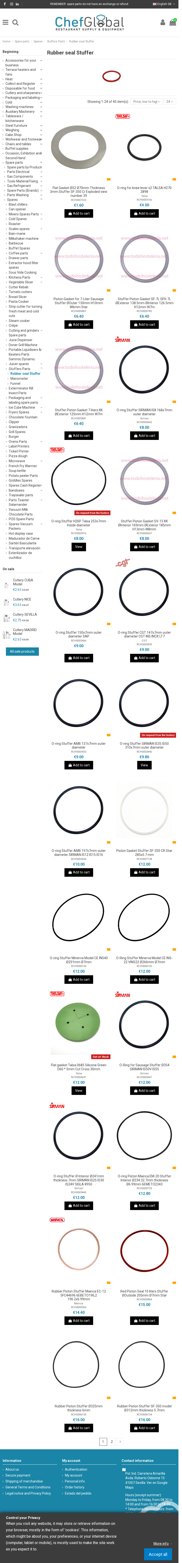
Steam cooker (19, 321)
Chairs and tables (18, 144)
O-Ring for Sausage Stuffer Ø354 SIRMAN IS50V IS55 (144, 1067)
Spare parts (14, 162)
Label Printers (19, 446)
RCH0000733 (144, 1188)
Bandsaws (16, 490)
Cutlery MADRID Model (25, 632)
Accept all (158, 1554)
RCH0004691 (78, 1077)
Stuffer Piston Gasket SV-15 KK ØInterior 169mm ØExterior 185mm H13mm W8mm (144, 525)
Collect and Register (20, 84)
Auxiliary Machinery (20, 111)
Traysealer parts (21, 495)
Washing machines (19, 107)
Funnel (15, 383)
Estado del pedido (78, 1493)
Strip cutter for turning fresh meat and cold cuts (25, 311)
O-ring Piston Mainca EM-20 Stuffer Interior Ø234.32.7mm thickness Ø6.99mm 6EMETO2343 (144, 1180)
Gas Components (20, 176)
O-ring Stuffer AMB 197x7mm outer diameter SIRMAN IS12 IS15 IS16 (79, 853)
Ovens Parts (18, 441)
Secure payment (17, 1475)
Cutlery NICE (22, 599)
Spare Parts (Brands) (23, 190)
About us (12, 1469)
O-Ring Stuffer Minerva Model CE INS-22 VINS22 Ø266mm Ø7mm (144, 960)
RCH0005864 (144, 1299)
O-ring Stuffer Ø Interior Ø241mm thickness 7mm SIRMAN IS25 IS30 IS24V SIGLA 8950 (78, 1180)
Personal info (75, 1481)
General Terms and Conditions (27, 1487)
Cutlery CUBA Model (23, 582)
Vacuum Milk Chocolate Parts (21, 512)
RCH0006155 (78, 1414)
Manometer (19, 378)
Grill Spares (17, 432)
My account (73, 1475)
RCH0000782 (144, 311)
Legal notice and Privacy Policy (28, 1493)
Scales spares (19, 229)
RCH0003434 (78, 859)
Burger (14, 436)
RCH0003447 (144, 1077)
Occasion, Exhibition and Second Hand (23, 155)
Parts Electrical (18, 172)
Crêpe (13, 325)
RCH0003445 (78, 1192)
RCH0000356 (78, 1307)
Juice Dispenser (20, 340)
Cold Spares (18, 219)
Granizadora (18, 427)
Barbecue (16, 243)
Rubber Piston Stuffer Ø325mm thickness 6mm (79, 1408)
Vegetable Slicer (21, 282)
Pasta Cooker (19, 301)
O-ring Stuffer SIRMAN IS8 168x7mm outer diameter (144, 412)
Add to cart (81, 213)
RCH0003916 (78, 533)
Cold (8, 102)
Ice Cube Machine (22, 407)
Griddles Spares (20, 480)
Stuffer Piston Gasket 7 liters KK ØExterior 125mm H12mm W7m (79, 412)
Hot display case (21, 533)
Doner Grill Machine (23, 345)
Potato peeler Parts (23, 476)
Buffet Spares (19, 248)
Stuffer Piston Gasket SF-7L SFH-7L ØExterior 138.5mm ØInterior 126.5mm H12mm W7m (144, 303)
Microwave (17, 461)
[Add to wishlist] (72, 182)
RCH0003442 (144, 422)
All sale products (22, 651)
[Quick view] (85, 182)
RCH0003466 (78, 640)
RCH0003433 (144, 644)
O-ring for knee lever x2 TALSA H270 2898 (144, 190)
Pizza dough (18, 456)
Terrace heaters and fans (20, 72)
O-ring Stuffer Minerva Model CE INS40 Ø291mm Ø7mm (79, 960)
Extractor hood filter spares (23, 265)
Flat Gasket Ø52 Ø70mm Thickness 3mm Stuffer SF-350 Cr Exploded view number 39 (78, 192)
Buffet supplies (16, 148)
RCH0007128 (144, 859)
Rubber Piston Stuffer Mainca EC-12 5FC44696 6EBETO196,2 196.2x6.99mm (79, 1295)
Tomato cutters (20, 292)
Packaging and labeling (22, 97)
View (78, 547)
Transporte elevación (24, 548)
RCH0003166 (144, 199)
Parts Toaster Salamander (19, 502)
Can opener (17, 209)
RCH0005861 (78, 311)
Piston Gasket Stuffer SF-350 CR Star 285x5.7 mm (144, 853)
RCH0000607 (144, 533)
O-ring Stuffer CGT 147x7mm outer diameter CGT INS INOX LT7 (144, 634)
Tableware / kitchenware (14, 118)
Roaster (15, 224)
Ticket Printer (19, 451)
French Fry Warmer (23, 466)
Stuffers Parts (19, 369)
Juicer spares (19, 364)
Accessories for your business (20, 63)
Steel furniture (16, 125)
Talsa (144, 196)
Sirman (144, 418)
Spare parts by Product (24, 167)
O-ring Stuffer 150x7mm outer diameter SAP (79, 634)
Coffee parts (18, 253)
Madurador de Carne (24, 538)
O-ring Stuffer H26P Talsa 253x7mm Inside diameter (78, 523)
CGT (144, 640)
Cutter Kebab (18, 287)
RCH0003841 (78, 418)
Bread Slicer (18, 297)
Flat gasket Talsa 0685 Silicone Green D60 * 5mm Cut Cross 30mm (78, 1067)
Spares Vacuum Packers (21, 526)
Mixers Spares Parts (24, 214)
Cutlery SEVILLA (25, 614)
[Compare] (78, 182)
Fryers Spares (19, 412)
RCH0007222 (78, 200)
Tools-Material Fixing (22, 181)
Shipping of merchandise (24, 1481)
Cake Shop (13, 135)
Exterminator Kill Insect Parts (21, 390)
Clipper (14, 422)
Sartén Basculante (22, 543)
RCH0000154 (78, 966)
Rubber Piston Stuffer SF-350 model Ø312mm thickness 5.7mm (144, 1408)
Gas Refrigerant (19, 186)
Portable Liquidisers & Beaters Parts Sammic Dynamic (25, 354)
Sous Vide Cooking (22, 272)
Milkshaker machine (24, 238)
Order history (74, 1487)
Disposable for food (20, 88)
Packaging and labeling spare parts (23, 400)
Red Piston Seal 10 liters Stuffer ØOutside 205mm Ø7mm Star (144, 1293)
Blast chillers (18, 204)
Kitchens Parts (19, 277)
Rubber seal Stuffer (25, 373)
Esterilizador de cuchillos (20, 555)
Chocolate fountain (23, 417)
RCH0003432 (78, 751)
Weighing (12, 130)
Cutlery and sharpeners (22, 93)
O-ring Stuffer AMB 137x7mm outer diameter (79, 746)
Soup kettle (17, 471)
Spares (12, 200)
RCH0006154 (144, 1414)
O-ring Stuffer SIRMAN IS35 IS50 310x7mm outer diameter (144, 746)
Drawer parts (18, 258)
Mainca (78, 1303)
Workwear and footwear (23, 139)
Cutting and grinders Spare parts (24, 333)
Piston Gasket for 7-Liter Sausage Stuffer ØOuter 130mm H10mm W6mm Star (79, 303)
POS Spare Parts (21, 519)
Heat (9, 79)
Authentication (76, 1469)
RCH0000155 (144, 966)
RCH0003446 (144, 751)
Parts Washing (18, 195)
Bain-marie (17, 233)
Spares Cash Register (25, 485)
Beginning (10, 52)
